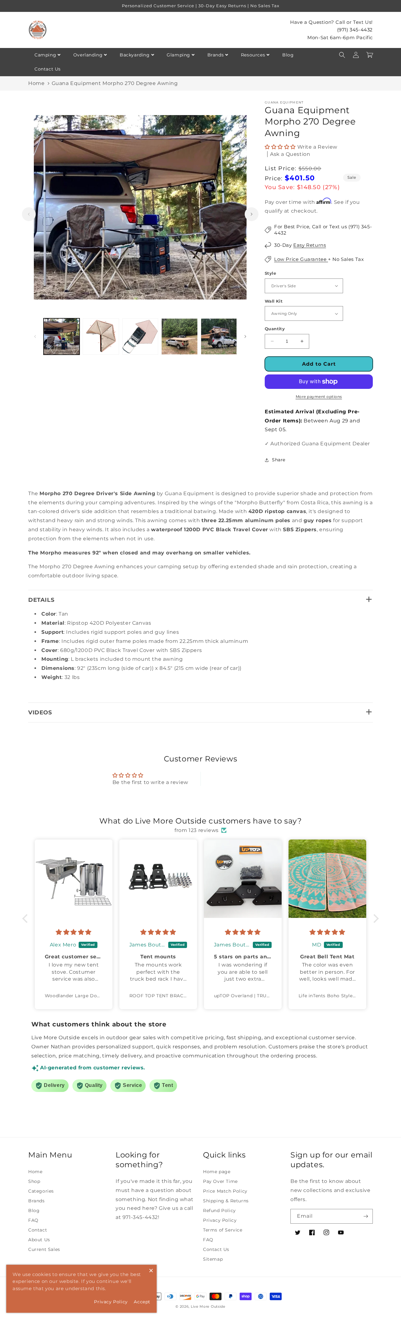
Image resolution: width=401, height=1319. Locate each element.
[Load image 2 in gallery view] (101, 336)
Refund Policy (219, 1210)
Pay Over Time (220, 1181)
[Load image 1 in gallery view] (62, 336)
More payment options (319, 396)
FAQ (33, 1220)
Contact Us (47, 69)
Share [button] (278, 460)
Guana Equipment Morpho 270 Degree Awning (115, 83)
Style (270, 273)
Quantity (275, 328)
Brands (215, 55)
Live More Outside (208, 1306)
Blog (288, 55)
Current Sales (44, 1249)
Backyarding (135, 55)
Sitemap (213, 1259)
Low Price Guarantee (301, 259)
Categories (41, 1191)
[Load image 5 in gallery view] (219, 336)
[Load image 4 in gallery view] (179, 336)
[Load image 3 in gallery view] (140, 336)
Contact (37, 1230)
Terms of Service (222, 1230)
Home (36, 83)
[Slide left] (29, 214)
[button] (342, 55)
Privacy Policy (220, 1220)
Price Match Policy (225, 1191)
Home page (216, 1171)
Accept (142, 1302)
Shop (34, 1181)
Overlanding (88, 55)
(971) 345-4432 (355, 30)
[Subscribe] (365, 1216)
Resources (253, 55)
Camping (45, 55)
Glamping (178, 55)
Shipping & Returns (226, 1201)
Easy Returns (309, 245)
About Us (39, 1239)
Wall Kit (274, 301)
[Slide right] (251, 214)
